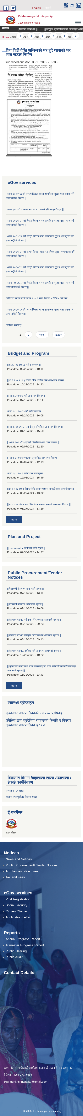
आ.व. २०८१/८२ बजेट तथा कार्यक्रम (25, 473)
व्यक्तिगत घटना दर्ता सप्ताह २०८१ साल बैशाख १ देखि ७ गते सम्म (36, 298)
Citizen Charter (16, 911)
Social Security (16, 905)
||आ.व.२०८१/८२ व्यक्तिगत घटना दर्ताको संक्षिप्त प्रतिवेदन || (35, 209)
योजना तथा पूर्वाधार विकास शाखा (21, 796)
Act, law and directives (22, 871)
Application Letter (18, 917)
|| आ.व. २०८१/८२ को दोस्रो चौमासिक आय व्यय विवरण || (35, 426)
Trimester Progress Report (25, 945)
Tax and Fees (15, 877)
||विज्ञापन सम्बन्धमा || (20, 29)
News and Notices (19, 859)
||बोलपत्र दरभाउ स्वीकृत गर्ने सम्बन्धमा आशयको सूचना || (34, 619)
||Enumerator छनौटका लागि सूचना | (26, 548)
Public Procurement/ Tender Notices (32, 865)
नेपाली (48, 7)
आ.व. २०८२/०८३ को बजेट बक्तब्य (24, 411)
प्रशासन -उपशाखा (15, 790)
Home (5, 37)
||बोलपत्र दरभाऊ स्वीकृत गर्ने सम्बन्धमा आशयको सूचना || (34, 650)
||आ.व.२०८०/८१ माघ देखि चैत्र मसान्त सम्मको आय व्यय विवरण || (39, 504)
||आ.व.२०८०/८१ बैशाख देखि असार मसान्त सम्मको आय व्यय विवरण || (40, 488)
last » (58, 334)
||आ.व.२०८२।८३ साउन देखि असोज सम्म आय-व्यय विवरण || (36, 380)
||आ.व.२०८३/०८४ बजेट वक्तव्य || (24, 364)
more (14, 519)
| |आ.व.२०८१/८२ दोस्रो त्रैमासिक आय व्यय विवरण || (33, 442)
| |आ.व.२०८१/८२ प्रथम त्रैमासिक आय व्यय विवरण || (33, 457)
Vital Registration (18, 899)
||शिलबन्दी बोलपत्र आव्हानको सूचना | (25, 604)
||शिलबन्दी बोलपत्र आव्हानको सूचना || (25, 588)
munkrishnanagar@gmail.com (28, 1081)
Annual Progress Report (23, 939)
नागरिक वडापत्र (13, 325)
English (36, 7)
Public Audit (14, 957)
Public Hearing (16, 951)
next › (42, 334)
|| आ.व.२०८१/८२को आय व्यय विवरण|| (26, 395)
